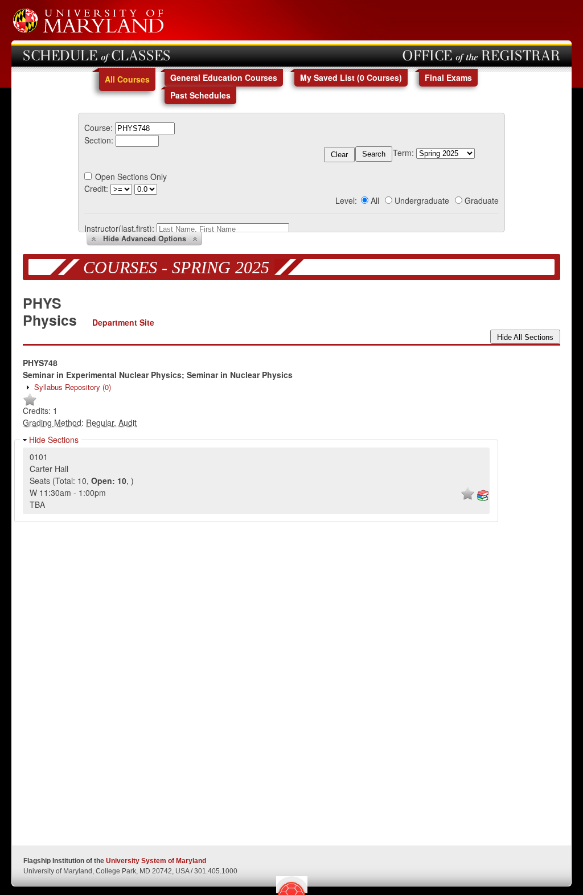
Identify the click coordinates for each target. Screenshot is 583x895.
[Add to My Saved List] (30, 403)
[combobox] (145, 127)
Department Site (123, 322)
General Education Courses (223, 77)
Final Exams (448, 77)
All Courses (127, 79)
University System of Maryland (156, 861)
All (375, 200)
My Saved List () (351, 77)
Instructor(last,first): (119, 228)
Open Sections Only (131, 176)
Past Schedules (200, 95)
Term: (403, 152)
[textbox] (145, 128)
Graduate (482, 200)
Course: (98, 127)
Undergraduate (422, 200)
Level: (346, 200)
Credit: (96, 188)
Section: (98, 140)
